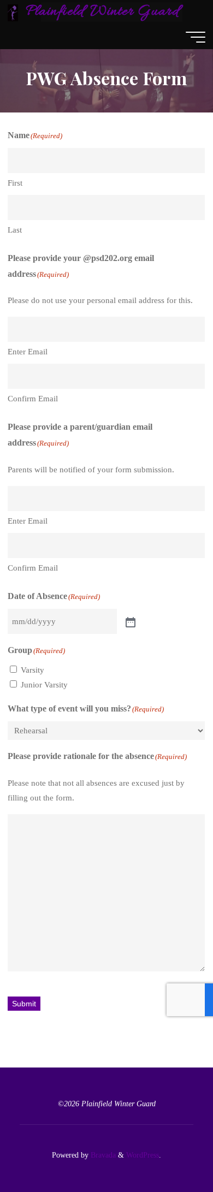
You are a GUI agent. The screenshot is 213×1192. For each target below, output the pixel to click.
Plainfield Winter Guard (102, 12)
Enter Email (28, 352)
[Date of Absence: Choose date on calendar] (129, 621)
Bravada (102, 1155)
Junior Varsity (44, 684)
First (15, 183)
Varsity (32, 670)
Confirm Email (33, 399)
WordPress (142, 1155)
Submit (24, 1004)
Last (15, 230)
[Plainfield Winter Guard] (13, 12)
